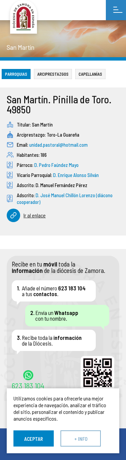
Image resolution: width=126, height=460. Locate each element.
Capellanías (90, 74)
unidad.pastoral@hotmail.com (58, 145)
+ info (80, 439)
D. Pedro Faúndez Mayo (56, 165)
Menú (116, 10)
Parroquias (16, 74)
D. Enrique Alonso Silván (76, 175)
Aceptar (33, 439)
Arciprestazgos (53, 74)
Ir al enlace (35, 215)
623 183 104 (28, 385)
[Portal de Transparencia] (23, 17)
